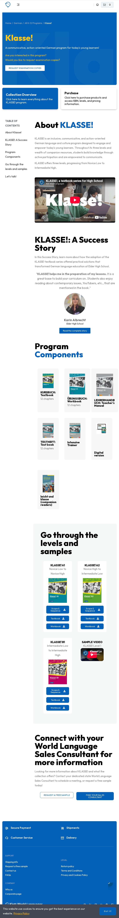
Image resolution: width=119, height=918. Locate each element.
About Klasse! (13, 132)
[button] (74, 330)
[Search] (91, 5)
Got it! (108, 911)
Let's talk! (10, 176)
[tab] (30, 98)
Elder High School (74, 323)
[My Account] (97, 5)
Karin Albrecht (75, 320)
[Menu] (18, 5)
